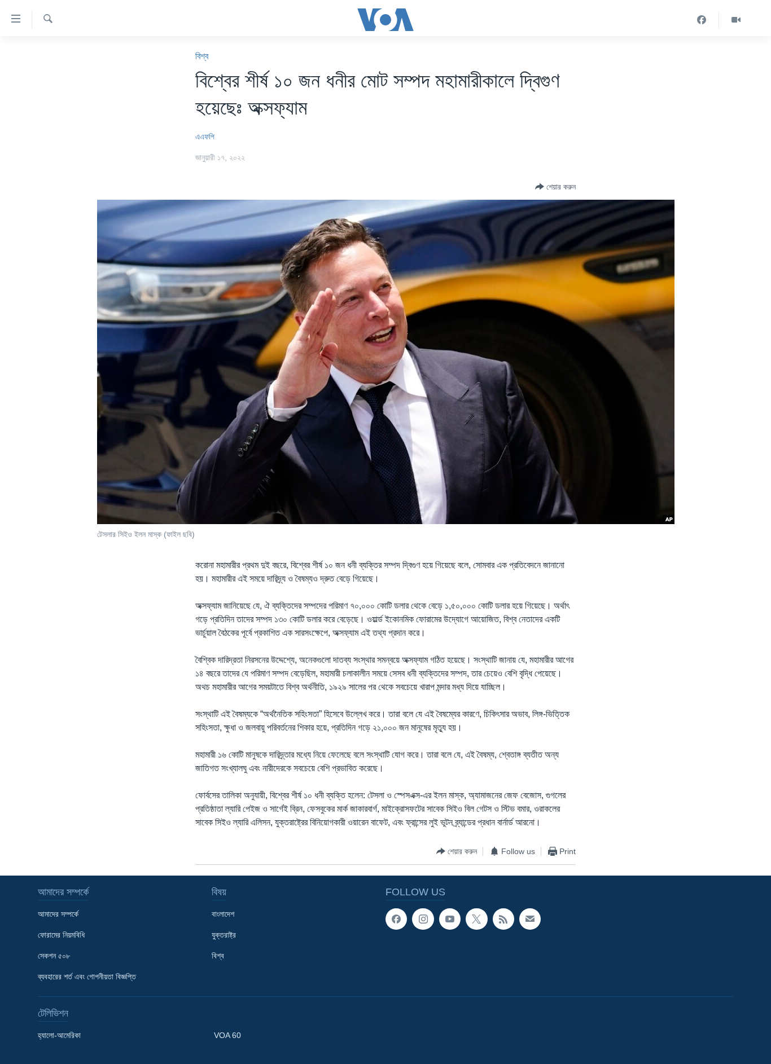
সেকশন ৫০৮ (54, 955)
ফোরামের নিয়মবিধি (61, 934)
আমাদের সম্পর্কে (58, 913)
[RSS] (503, 919)
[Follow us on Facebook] (396, 919)
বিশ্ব (201, 56)
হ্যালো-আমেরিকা (59, 1035)
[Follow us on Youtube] (450, 919)
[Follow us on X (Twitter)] (476, 919)
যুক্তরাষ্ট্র (224, 934)
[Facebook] (702, 19)
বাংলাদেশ (223, 913)
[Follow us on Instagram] (422, 919)
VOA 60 (227, 1035)
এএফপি (204, 136)
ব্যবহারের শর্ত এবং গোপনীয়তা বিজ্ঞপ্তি (87, 976)
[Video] (736, 19)
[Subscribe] (530, 919)
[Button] (555, 187)
